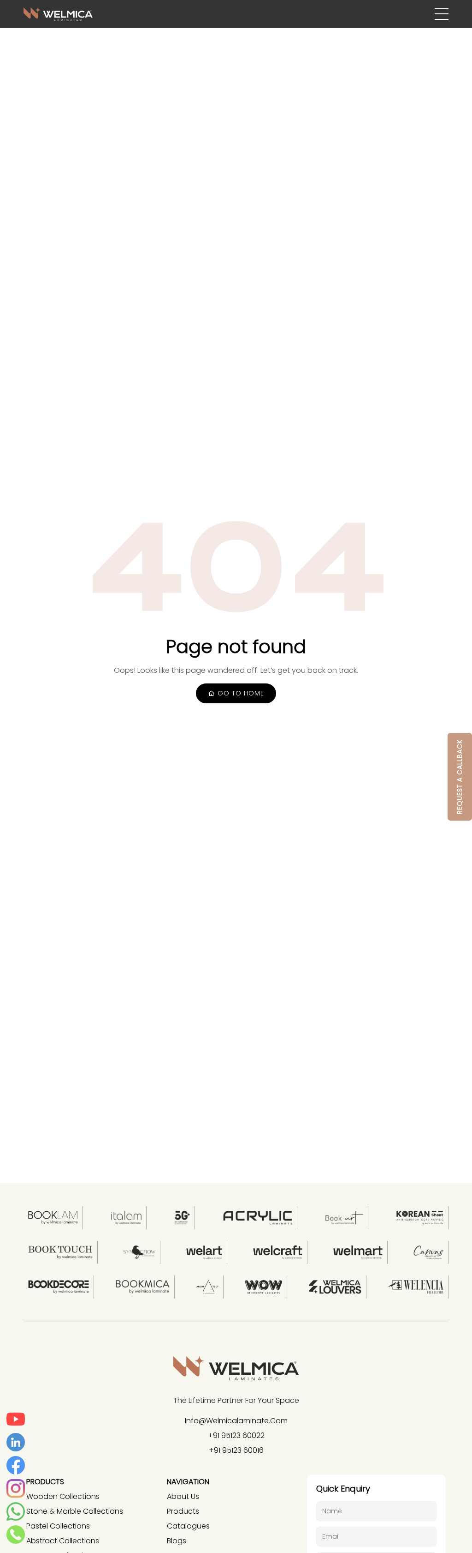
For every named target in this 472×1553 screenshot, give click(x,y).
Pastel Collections (58, 1526)
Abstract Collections (62, 1540)
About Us (183, 1496)
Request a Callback (459, 776)
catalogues (188, 1526)
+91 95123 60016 (236, 1450)
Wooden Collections (63, 1496)
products (183, 1511)
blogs (176, 1540)
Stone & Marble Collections (74, 1511)
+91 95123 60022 (236, 1435)
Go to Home (239, 693)
